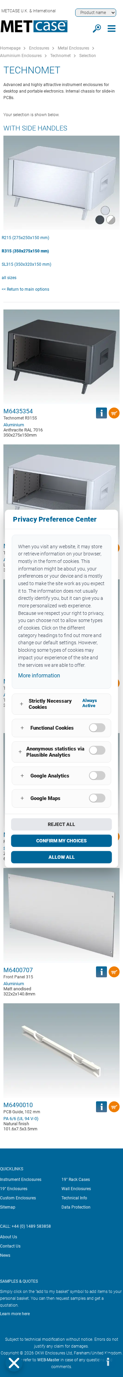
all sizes (9, 277)
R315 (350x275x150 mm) (25, 251)
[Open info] (107, 1361)
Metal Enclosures (73, 48)
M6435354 (18, 411)
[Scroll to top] (87, 1361)
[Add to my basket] (114, 413)
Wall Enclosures (76, 1188)
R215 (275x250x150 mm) (25, 237)
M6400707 (18, 970)
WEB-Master (48, 1360)
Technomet (60, 55)
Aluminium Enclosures (21, 55)
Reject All (61, 824)
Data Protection (76, 1207)
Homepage (10, 48)
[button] (14, 1363)
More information (39, 675)
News (5, 1255)
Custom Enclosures (18, 1198)
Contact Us (10, 1246)
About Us (8, 1237)
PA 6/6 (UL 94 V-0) (21, 1118)
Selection (87, 55)
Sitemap (7, 1207)
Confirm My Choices (61, 840)
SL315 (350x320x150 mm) (26, 264)
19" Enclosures (13, 1188)
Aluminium (13, 424)
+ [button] (21, 704)
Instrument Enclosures (20, 1179)
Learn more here (15, 1313)
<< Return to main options (25, 289)
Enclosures (39, 48)
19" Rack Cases (76, 1179)
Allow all (62, 857)
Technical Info (74, 1198)
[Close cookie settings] (14, 1363)
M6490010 (18, 1105)
